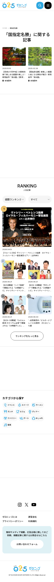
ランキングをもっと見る (27, 336)
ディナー (35, 411)
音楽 (9, 425)
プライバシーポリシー (12, 521)
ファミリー (12, 418)
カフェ (22, 411)
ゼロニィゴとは (9, 517)
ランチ (10, 411)
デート (26, 418)
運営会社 (32, 517)
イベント (11, 405)
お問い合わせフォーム (27, 544)
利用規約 (32, 521)
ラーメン (39, 405)
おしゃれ (39, 418)
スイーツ (25, 405)
